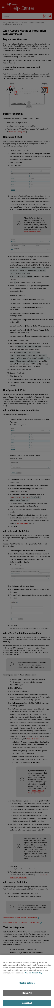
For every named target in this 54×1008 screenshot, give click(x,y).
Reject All (27, 993)
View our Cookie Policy (33, 973)
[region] (27, 981)
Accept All (27, 1003)
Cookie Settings (26, 983)
